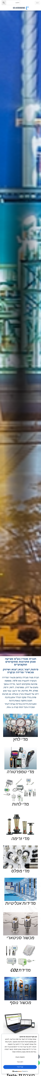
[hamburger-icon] (37, 2)
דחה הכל (20, 1062)
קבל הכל (20, 1067)
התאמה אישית (20, 1057)
